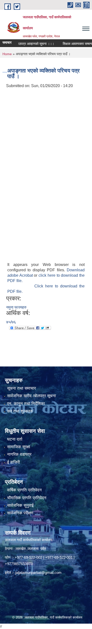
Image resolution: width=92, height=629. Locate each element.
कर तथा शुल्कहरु (20, 411)
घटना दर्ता (14, 439)
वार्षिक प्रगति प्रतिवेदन (24, 490)
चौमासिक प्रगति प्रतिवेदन (26, 498)
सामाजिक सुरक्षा (18, 447)
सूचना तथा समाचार (21, 388)
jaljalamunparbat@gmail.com (38, 572)
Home (7, 54)
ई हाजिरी (13, 462)
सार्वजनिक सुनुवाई (20, 505)
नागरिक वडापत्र (19, 454)
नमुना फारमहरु (16, 307)
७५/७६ (11, 322)
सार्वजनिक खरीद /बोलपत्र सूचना (31, 396)
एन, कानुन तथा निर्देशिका (26, 403)
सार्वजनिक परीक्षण (20, 513)
